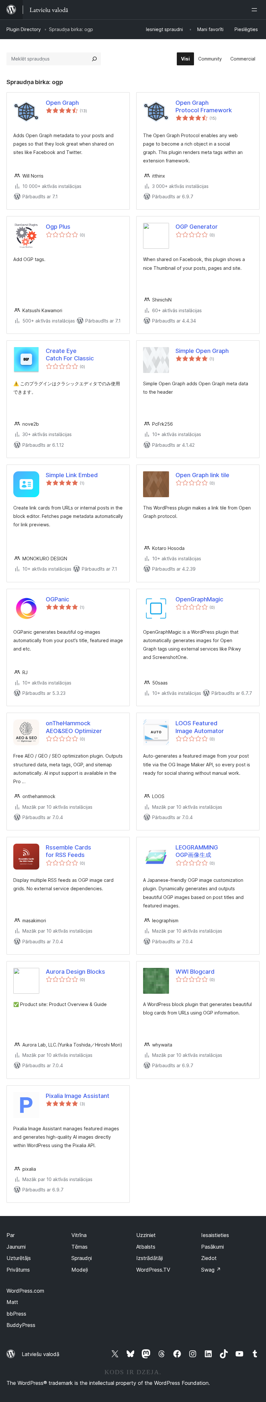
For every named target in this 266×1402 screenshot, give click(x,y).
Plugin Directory (23, 29)
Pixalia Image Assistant (77, 1095)
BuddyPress (20, 1325)
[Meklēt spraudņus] (94, 58)
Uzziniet (146, 1235)
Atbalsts (145, 1246)
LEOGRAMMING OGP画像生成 (196, 851)
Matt (12, 1302)
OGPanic (57, 599)
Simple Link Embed (72, 475)
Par (10, 1235)
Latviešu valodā (40, 1354)
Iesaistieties (215, 1235)
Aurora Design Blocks (75, 971)
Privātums (18, 1269)
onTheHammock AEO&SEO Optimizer (74, 727)
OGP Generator (196, 226)
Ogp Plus (58, 226)
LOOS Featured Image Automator (199, 727)
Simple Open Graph (202, 350)
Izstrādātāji (149, 1258)
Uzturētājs (18, 1258)
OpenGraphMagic (199, 599)
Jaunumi (16, 1246)
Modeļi (79, 1269)
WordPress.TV (153, 1269)
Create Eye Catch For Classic (70, 354)
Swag (211, 1269)
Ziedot (209, 1258)
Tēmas (79, 1246)
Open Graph (62, 102)
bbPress (16, 1313)
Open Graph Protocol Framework (203, 106)
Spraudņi (81, 1258)
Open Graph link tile (202, 475)
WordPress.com (25, 1290)
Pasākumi (212, 1246)
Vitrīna (79, 1235)
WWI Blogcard (194, 971)
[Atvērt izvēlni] (255, 9)
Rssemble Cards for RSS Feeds (68, 851)
